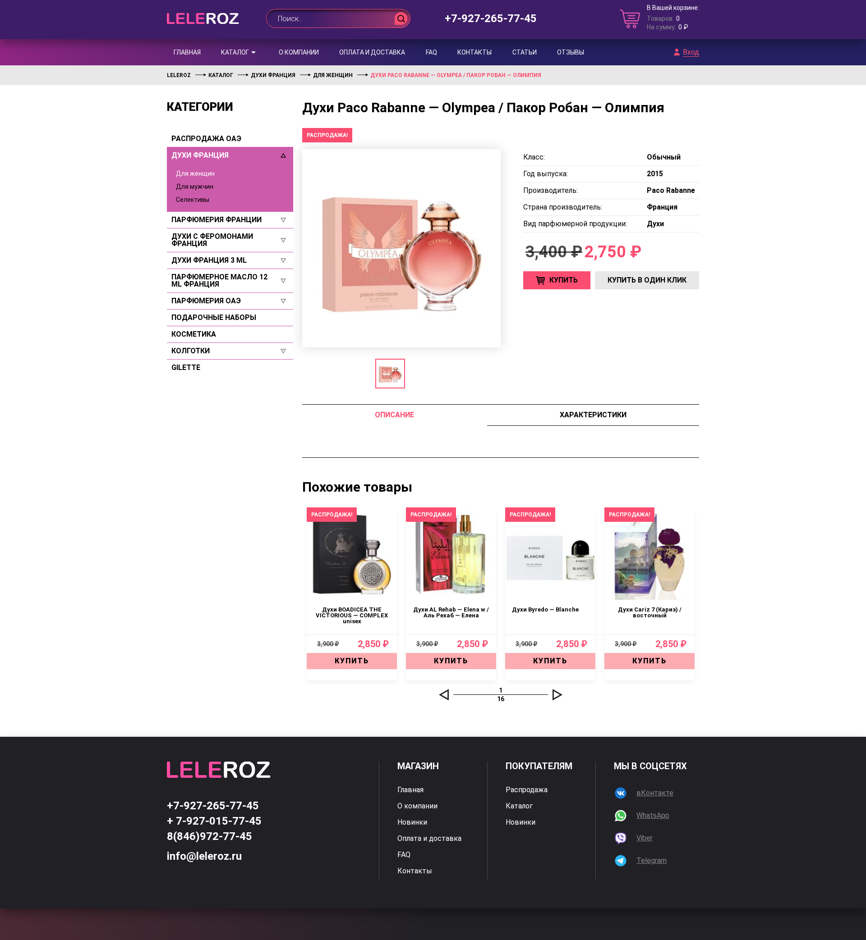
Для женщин (195, 173)
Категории (200, 107)
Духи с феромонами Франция (212, 240)
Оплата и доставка (372, 52)
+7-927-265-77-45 (491, 18)
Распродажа (527, 790)
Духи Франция (200, 155)
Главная (187, 52)
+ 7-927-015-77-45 (214, 821)
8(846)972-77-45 (209, 836)
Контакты (474, 52)
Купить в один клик (647, 280)
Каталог (235, 52)
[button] (444, 694)
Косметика (193, 334)
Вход (691, 52)
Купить (563, 280)
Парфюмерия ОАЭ (206, 301)
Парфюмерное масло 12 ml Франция (219, 281)
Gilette (185, 367)
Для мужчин (194, 186)
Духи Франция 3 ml (209, 260)
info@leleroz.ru (204, 856)
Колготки (190, 351)
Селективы (192, 199)
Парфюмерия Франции (216, 220)
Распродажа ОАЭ (206, 138)
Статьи (524, 52)
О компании (299, 52)
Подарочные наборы (213, 317)
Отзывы (570, 52)
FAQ (431, 52)
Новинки (412, 822)
